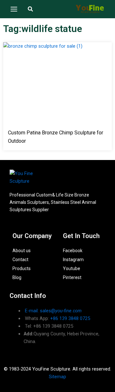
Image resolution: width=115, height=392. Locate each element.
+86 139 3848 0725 (70, 318)
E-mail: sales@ (53, 311)
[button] (31, 9)
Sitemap (57, 377)
